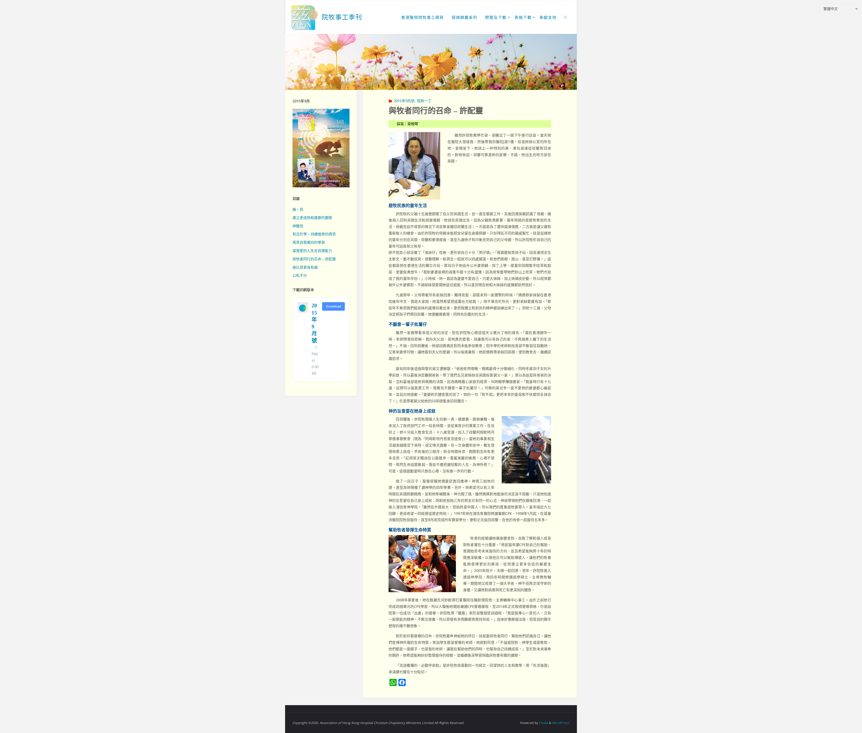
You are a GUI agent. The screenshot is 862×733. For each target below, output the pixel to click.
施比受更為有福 (305, 267)
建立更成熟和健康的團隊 (312, 217)
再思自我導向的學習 (308, 242)
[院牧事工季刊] (304, 17)
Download (333, 306)
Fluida (543, 723)
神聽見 (297, 226)
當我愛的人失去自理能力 (312, 250)
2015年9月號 (404, 100)
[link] (565, 17)
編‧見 (297, 209)
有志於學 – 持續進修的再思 (314, 234)
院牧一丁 (424, 100)
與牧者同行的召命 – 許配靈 (314, 259)
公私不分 (299, 275)
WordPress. (561, 723)
